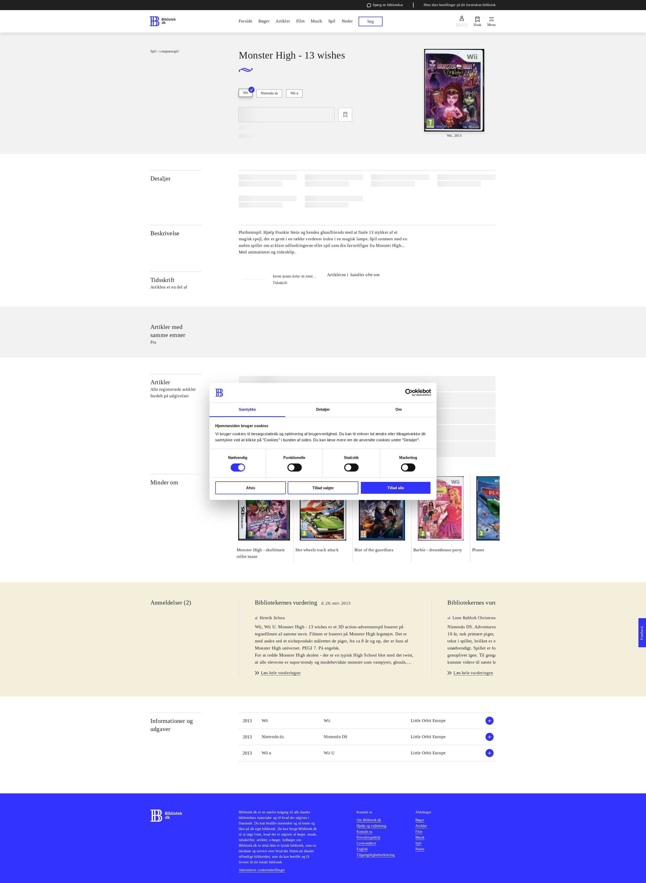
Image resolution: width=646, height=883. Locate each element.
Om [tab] (398, 409)
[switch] (294, 467)
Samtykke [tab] (247, 409)
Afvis (250, 488)
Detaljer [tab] (323, 409)
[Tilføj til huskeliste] (345, 115)
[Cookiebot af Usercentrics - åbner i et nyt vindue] (409, 392)
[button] (367, 721)
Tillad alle (395, 488)
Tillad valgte (323, 488)
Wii (245, 93)
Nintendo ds (269, 93)
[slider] (454, 94)
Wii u (294, 93)
